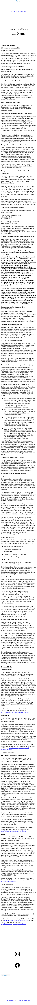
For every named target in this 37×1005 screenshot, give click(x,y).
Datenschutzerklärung (23, 1000)
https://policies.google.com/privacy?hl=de (13, 831)
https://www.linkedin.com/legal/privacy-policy (15, 712)
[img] (18, 28)
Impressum (10, 1000)
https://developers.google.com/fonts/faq (16, 920)
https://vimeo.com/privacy (8, 881)
